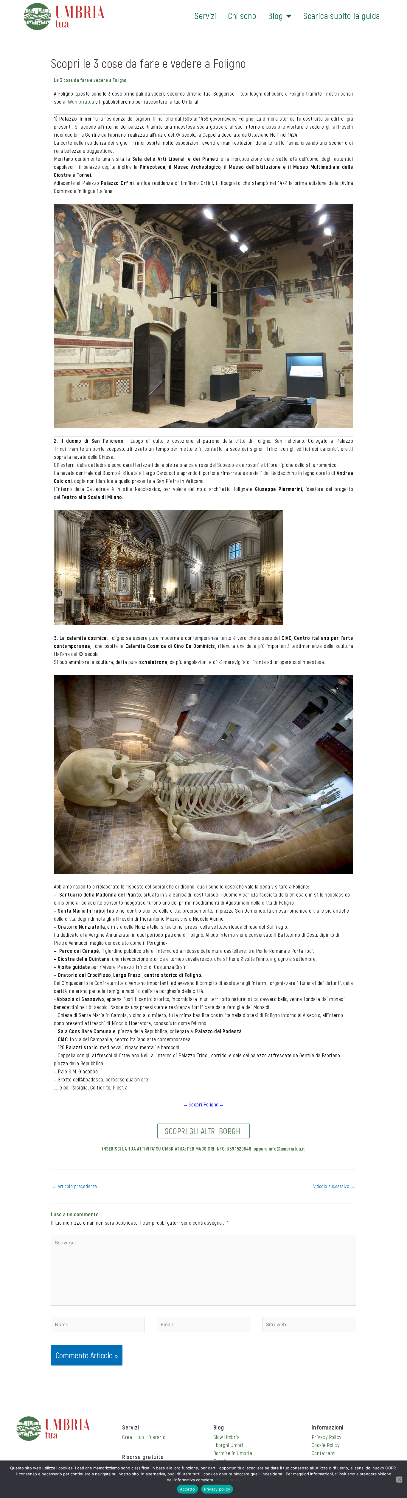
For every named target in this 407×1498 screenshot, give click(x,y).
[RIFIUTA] (399, 1479)
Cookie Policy (326, 1445)
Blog (275, 15)
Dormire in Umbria (232, 1453)
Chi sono (242, 15)
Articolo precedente (74, 1186)
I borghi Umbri (228, 1445)
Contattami (324, 1453)
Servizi (205, 15)
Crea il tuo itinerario (143, 1437)
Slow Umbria (226, 1437)
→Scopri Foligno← (203, 1104)
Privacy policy (227, 1479)
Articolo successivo (334, 1186)
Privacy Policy (326, 1437)
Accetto (187, 1489)
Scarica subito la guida (341, 15)
